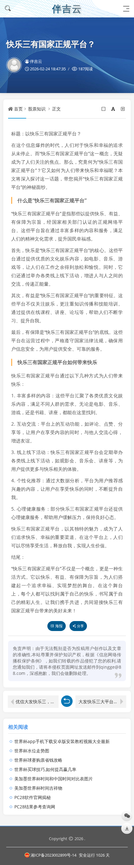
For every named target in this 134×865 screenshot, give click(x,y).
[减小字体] (104, 109)
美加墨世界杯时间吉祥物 (38, 788)
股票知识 (36, 109)
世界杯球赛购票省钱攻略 (38, 760)
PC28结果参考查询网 (34, 807)
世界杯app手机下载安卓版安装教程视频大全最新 (62, 741)
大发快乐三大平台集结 (100, 701)
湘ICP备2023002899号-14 (54, 855)
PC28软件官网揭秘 (32, 797)
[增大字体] (123, 109)
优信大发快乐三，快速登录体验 (37, 701)
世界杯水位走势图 (31, 751)
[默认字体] (113, 109)
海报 (59, 626)
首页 (18, 109)
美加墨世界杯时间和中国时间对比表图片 (53, 779)
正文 (56, 109)
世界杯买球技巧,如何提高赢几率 (45, 769)
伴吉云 (36, 61)
